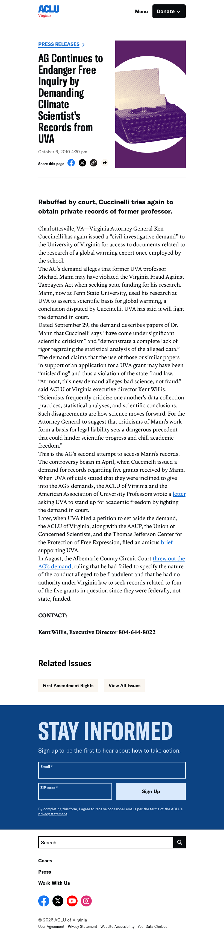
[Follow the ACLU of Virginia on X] (57, 901)
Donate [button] (166, 11)
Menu (141, 11)
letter (179, 493)
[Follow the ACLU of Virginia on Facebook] (43, 901)
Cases (45, 860)
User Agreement (51, 926)
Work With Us (54, 883)
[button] (93, 163)
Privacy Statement (82, 926)
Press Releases (58, 44)
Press (44, 872)
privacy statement (52, 814)
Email (46, 766)
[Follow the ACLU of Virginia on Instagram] (86, 901)
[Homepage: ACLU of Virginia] (57, 11)
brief (167, 542)
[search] (180, 842)
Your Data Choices (152, 926)
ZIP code (49, 787)
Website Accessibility (117, 926)
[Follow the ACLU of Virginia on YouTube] (72, 901)
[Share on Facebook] (71, 165)
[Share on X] (82, 165)
